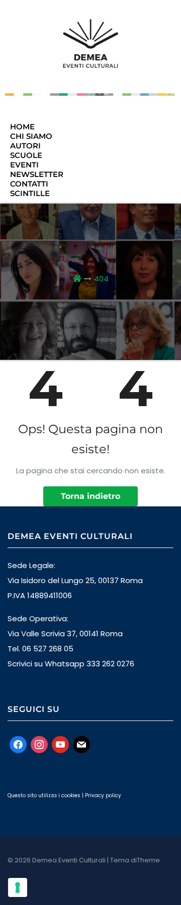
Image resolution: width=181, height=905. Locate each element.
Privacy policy (103, 795)
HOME (22, 126)
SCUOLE (26, 155)
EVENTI (24, 164)
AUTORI (25, 145)
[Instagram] (39, 744)
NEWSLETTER (36, 174)
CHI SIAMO (31, 136)
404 (101, 278)
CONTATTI (29, 184)
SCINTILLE (30, 193)
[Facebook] (18, 744)
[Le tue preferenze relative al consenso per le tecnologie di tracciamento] (17, 887)
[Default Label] (60, 744)
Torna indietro (90, 496)
